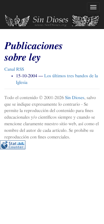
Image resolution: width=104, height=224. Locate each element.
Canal (14, 69)
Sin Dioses (74, 97)
